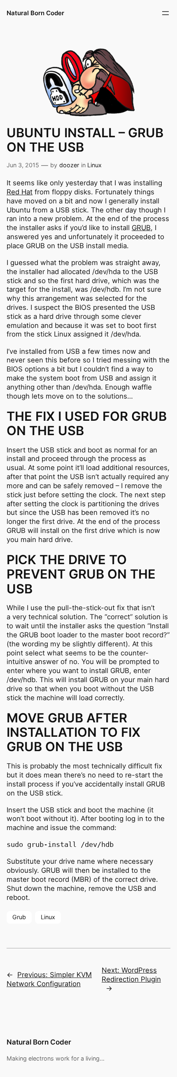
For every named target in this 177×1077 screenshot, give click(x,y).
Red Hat (20, 192)
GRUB (141, 228)
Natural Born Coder (35, 13)
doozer (69, 164)
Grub (19, 916)
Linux (94, 164)
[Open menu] (165, 13)
